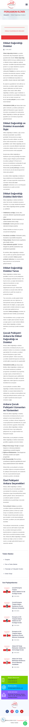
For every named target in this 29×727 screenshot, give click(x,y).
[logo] (14, 705)
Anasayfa (6, 15)
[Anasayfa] (11, 4)
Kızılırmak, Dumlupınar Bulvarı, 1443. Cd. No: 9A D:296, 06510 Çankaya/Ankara (16, 696)
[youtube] (21, 711)
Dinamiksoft (20, 720)
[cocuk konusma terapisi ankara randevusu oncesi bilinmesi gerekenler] (6, 604)
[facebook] (7, 711)
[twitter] (17, 711)
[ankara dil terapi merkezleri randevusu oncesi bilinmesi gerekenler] (6, 661)
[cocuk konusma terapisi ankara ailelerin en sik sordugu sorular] (6, 590)
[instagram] (12, 711)
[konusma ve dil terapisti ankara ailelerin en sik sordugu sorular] (6, 619)
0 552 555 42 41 (12, 680)
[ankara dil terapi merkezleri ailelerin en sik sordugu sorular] (6, 648)
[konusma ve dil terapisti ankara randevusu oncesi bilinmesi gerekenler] (6, 634)
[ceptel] (3, 719)
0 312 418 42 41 (12, 682)
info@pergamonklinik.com (15, 688)
